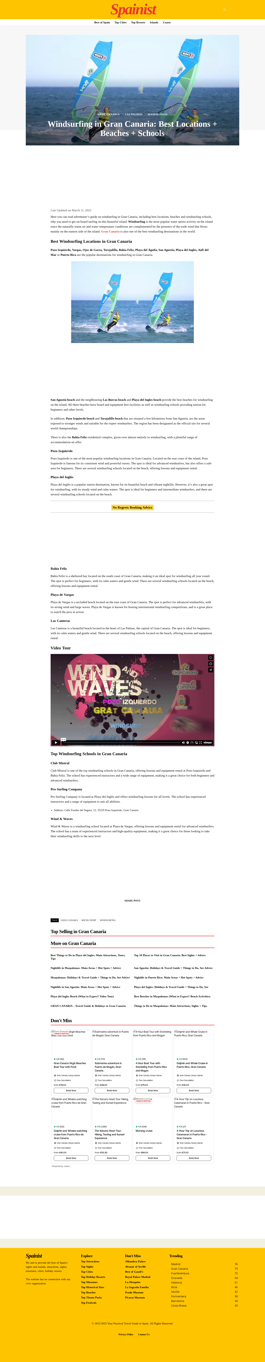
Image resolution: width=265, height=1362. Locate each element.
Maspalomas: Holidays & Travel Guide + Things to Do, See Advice (90, 977)
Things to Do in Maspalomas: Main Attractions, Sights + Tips (170, 1005)
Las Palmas (133, 114)
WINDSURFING (108, 920)
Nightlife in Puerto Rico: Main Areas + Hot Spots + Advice (169, 977)
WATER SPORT (88, 920)
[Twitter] (129, 908)
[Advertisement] (132, 173)
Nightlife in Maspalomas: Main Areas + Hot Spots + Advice (86, 968)
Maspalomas (157, 114)
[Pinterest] (136, 908)
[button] (224, 9)
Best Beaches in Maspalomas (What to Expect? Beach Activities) (172, 996)
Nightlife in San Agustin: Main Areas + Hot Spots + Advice (85, 987)
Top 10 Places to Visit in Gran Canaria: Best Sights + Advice (170, 955)
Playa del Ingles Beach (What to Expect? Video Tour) (82, 996)
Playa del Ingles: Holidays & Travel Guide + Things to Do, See (171, 987)
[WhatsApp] (143, 908)
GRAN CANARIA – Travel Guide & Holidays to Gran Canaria (88, 1005)
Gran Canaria (109, 114)
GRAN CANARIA (69, 920)
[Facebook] (122, 908)
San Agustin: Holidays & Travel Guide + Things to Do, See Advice (173, 968)
